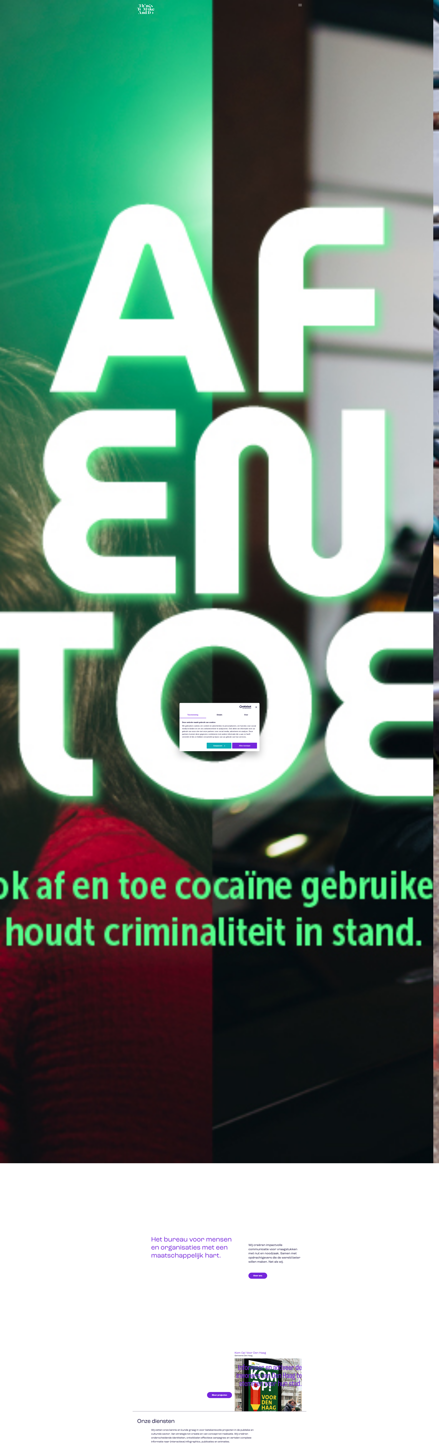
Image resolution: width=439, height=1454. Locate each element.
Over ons (257, 1276)
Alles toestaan (244, 746)
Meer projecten (219, 1395)
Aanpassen (217, 746)
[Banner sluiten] (256, 707)
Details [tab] (219, 715)
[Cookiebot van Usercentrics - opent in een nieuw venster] (241, 707)
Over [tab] (246, 715)
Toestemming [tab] (192, 715)
